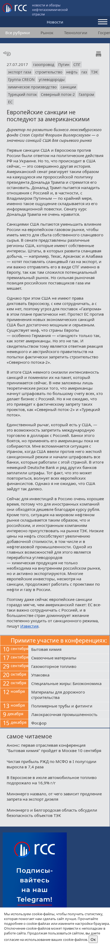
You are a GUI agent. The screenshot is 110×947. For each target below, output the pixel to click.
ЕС (10, 101)
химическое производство (32, 86)
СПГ (76, 64)
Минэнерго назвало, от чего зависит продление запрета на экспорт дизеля (54, 796)
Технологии (75, 32)
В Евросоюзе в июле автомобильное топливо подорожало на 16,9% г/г (52, 780)
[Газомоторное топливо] (69, 667)
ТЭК (94, 72)
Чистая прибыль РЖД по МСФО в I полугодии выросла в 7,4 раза (51, 764)
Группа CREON (21, 79)
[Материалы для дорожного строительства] (69, 695)
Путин (63, 64)
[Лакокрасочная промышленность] (69, 715)
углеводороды (52, 79)
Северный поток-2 (58, 94)
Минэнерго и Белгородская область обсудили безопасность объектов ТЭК (52, 812)
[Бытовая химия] (69, 650)
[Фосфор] (69, 723)
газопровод (43, 64)
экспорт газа (19, 72)
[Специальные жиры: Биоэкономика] (69, 684)
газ (84, 72)
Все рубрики (17, 32)
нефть (71, 72)
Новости (55, 22)
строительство (48, 72)
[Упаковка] (69, 675)
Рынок (47, 32)
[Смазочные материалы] (69, 658)
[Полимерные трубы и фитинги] (69, 706)
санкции (68, 86)
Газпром (86, 94)
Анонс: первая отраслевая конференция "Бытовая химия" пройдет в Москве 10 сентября (54, 747)
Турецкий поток (22, 94)
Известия (29, 626)
